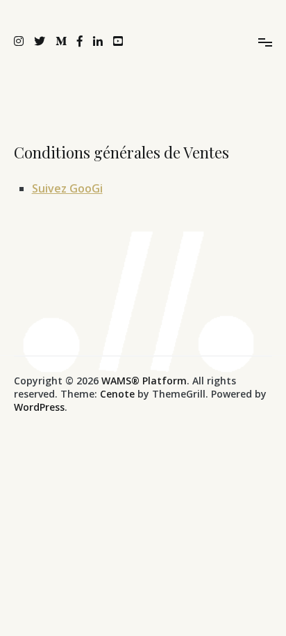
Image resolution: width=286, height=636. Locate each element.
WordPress (39, 407)
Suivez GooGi (67, 188)
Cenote (117, 393)
